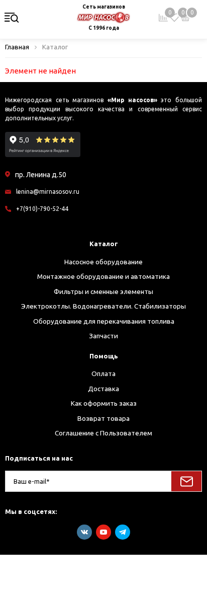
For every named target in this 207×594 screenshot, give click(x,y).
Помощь (103, 355)
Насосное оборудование (103, 262)
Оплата (103, 373)
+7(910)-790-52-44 (42, 208)
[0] (174, 18)
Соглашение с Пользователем (103, 433)
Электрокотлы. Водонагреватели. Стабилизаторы (103, 306)
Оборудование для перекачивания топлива (103, 321)
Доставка (103, 389)
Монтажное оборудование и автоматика (103, 276)
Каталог (103, 243)
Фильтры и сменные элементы (103, 291)
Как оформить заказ (104, 403)
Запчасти (103, 336)
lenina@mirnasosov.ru (47, 191)
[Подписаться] (186, 481)
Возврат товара (103, 418)
